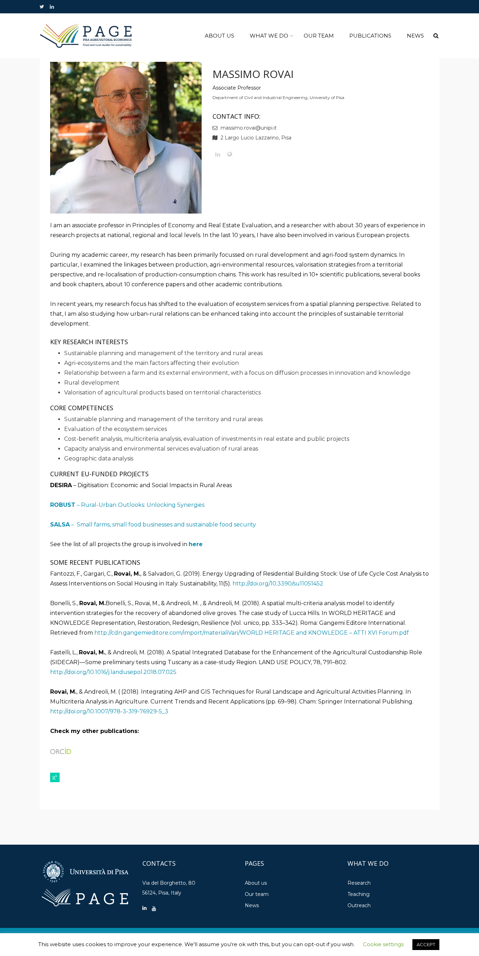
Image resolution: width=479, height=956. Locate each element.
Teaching (359, 894)
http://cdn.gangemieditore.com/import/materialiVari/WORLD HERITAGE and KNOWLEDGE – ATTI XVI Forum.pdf (251, 632)
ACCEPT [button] (426, 944)
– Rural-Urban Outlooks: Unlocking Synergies (127, 505)
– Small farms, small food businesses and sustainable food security (153, 524)
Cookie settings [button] (383, 944)
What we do (269, 35)
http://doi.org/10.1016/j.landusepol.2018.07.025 (113, 672)
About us (219, 35)
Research (359, 883)
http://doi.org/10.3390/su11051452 (277, 583)
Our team (319, 35)
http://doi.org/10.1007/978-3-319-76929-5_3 (109, 711)
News (415, 35)
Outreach (359, 905)
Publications (370, 35)
